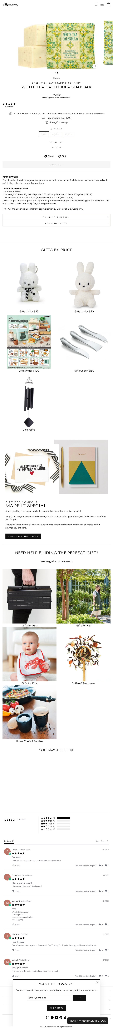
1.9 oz (44, 134)
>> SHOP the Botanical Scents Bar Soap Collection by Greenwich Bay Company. (43, 208)
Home (56, 78)
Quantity (56, 142)
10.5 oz (68, 134)
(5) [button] (54, 818)
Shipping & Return (56, 217)
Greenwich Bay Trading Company (56, 83)
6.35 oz (55, 134)
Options (56, 129)
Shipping (46, 97)
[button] (17, 865)
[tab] (9, 842)
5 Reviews (9, 107)
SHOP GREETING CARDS (23, 536)
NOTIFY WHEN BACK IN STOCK (88, 1021)
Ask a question (56, 223)
